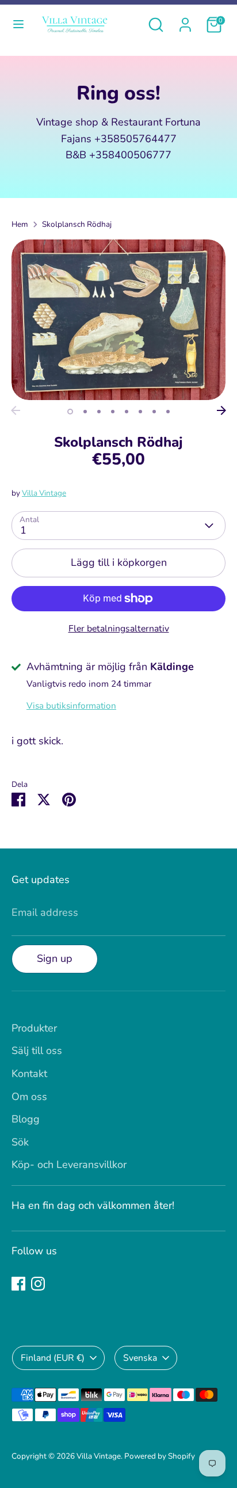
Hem (20, 224)
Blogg (26, 1119)
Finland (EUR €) (53, 1358)
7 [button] (154, 411)
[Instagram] (38, 1284)
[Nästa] (221, 410)
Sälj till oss (37, 1050)
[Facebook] (18, 1284)
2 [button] (85, 411)
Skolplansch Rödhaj (77, 224)
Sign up (54, 958)
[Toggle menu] (18, 24)
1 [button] (70, 411)
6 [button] (140, 411)
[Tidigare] (15, 410)
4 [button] (112, 411)
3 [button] (99, 411)
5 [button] (126, 411)
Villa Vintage (44, 493)
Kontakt (29, 1073)
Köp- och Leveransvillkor (69, 1164)
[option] (118, 319)
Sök (20, 1142)
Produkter (34, 1028)
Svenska (140, 1358)
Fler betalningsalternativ (118, 628)
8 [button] (168, 411)
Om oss (29, 1096)
